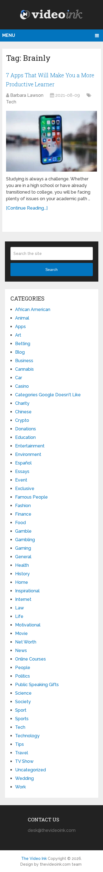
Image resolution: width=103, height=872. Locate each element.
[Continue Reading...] (27, 208)
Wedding (24, 778)
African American (32, 309)
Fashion (23, 505)
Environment (28, 454)
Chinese (23, 411)
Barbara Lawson (26, 95)
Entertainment (29, 446)
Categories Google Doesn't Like (48, 394)
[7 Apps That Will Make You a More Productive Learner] (51, 141)
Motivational (27, 625)
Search (51, 269)
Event (21, 480)
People (22, 667)
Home (21, 582)
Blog (20, 352)
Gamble (23, 531)
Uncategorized (30, 769)
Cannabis (24, 369)
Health (22, 565)
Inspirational (27, 590)
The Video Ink (34, 858)
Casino (22, 386)
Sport (20, 710)
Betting (22, 343)
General (23, 556)
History (22, 573)
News (21, 650)
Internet (23, 599)
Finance (23, 514)
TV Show (24, 761)
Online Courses (30, 659)
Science (23, 693)
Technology (27, 735)
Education (25, 437)
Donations (25, 428)
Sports (22, 718)
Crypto (22, 420)
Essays (22, 471)
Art (18, 335)
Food (20, 522)
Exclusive (24, 488)
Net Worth (25, 642)
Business (24, 360)
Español (23, 463)
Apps (20, 326)
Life (19, 616)
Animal (22, 318)
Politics (22, 676)
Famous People (31, 497)
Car (18, 377)
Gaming (23, 548)
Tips (19, 744)
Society (23, 701)
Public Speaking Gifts (37, 684)
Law (19, 607)
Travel (21, 752)
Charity (22, 403)
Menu (8, 35)
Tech (11, 101)
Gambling (25, 539)
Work (20, 787)
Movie (21, 633)
